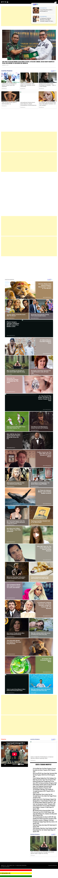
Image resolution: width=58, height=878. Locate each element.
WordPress (55, 865)
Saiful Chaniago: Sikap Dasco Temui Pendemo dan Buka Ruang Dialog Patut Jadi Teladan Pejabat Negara (45, 829)
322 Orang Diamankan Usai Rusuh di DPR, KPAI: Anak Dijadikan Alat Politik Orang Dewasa (44, 817)
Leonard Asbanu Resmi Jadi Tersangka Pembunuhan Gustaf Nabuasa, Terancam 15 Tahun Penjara (44, 806)
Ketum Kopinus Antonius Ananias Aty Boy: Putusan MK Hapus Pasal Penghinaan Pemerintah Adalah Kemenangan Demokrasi (44, 786)
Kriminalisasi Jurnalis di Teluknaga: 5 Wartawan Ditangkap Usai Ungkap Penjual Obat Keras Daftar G (44, 821)
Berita (4, 59)
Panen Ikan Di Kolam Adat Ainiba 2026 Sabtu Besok (44, 825)
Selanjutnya (3, 739)
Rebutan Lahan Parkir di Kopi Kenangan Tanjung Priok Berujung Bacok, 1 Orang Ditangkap (44, 800)
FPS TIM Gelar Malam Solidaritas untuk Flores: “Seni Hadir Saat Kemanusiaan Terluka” (44, 803)
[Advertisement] (29, 16)
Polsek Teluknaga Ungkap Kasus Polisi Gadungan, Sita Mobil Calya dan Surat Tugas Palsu (44, 779)
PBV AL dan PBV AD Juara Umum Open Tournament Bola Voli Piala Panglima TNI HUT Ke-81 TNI (45, 774)
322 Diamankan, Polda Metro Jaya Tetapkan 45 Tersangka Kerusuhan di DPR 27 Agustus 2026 (43, 790)
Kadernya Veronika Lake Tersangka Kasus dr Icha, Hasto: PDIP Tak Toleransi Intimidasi (43, 782)
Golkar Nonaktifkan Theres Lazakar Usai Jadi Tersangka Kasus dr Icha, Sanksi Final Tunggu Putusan (44, 795)
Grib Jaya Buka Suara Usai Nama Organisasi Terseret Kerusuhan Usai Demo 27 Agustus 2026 (44, 769)
